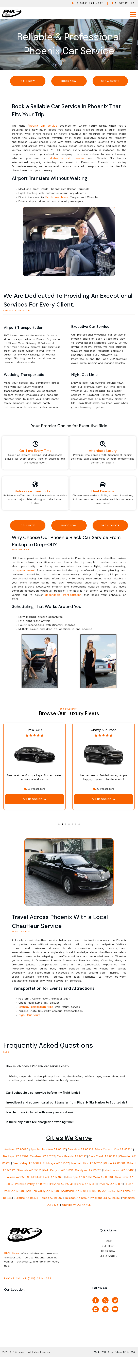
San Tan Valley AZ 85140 (42, 1191)
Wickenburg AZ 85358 (105, 1198)
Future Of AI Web (124, 1352)
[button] (133, 14)
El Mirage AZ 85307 (56, 1163)
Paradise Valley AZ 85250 (31, 1184)
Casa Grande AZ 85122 (72, 1156)
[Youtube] (115, 1309)
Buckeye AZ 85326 (15, 1156)
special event (25, 570)
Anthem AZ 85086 (16, 1149)
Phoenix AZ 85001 (111, 1184)
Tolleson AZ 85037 (76, 1198)
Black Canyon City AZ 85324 (113, 1149)
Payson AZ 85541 (61, 1184)
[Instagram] (115, 1300)
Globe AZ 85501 (114, 1163)
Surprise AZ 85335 (26, 1198)
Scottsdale (52, 197)
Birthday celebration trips (36, 1006)
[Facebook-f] (95, 1300)
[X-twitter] (105, 1300)
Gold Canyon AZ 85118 (58, 1170)
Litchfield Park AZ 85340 (47, 1177)
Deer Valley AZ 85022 (27, 1163)
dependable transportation (63, 594)
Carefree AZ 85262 (42, 1156)
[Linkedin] (95, 1309)
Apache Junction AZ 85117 (48, 1149)
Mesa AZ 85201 (103, 1177)
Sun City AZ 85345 (102, 1191)
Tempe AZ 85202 (51, 1198)
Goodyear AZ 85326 (88, 1170)
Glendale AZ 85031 (29, 1170)
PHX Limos (12, 1253)
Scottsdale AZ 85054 (74, 1191)
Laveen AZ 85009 (17, 1177)
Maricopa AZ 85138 (78, 1177)
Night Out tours (29, 1015)
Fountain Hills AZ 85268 (86, 1163)
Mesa (64, 197)
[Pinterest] (105, 1309)
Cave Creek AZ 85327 (103, 1156)
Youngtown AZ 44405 (76, 1204)
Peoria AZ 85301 (86, 1184)
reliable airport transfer (66, 158)
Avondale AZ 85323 (80, 1149)
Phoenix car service (42, 125)
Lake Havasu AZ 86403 (118, 1170)
